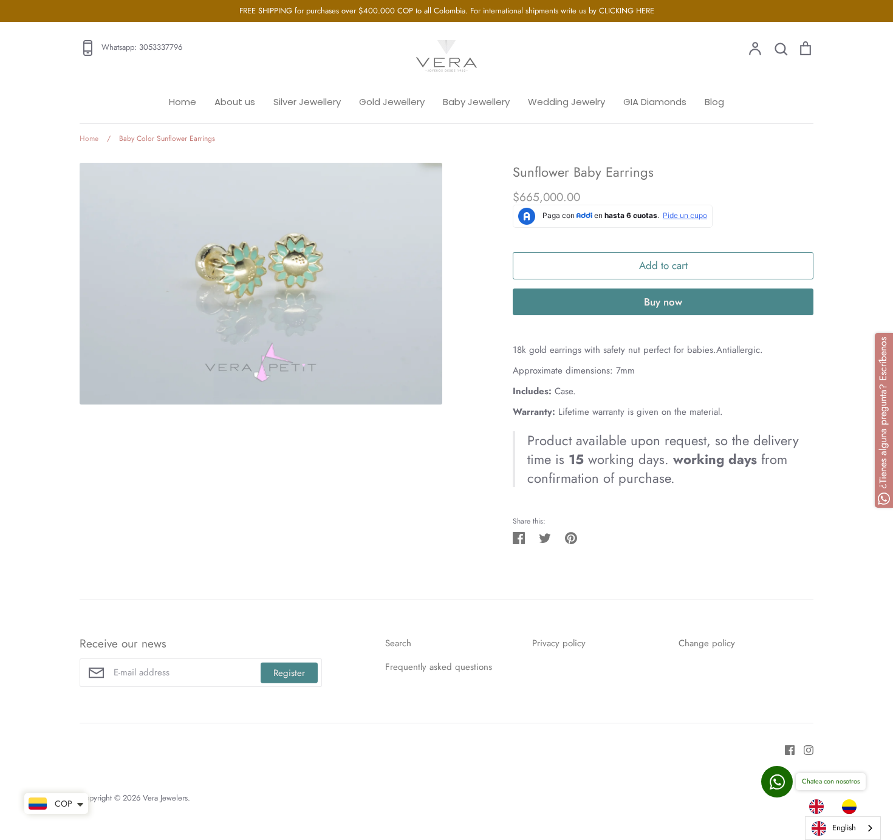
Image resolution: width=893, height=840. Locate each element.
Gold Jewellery (392, 101)
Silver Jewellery (307, 101)
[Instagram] (804, 749)
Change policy (707, 643)
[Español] (852, 806)
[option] (852, 806)
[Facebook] (785, 749)
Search (398, 643)
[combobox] (843, 828)
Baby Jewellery (476, 101)
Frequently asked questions (438, 667)
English (844, 827)
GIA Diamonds (654, 101)
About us (234, 101)
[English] (819, 806)
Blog (714, 101)
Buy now (663, 302)
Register (289, 672)
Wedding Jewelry (566, 101)
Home (182, 101)
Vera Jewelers (165, 798)
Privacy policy (559, 643)
